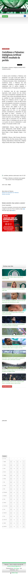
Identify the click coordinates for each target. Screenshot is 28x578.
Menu (6, 10)
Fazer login (5, 16)
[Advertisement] (15, 1)
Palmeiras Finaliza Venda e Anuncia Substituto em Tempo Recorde (12, 277)
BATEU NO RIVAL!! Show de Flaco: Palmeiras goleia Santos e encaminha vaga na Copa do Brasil (13, 382)
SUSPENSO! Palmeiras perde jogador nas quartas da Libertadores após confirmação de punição (13, 358)
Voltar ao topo (14, 572)
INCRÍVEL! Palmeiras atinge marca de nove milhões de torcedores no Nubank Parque (13, 370)
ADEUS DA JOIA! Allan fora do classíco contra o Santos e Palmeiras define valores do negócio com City (14, 347)
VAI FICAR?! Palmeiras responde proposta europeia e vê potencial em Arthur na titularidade (13, 325)
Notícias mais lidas (6, 194)
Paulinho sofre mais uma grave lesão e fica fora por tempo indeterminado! (13, 313)
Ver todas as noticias (7, 386)
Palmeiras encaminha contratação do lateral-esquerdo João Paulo (13, 289)
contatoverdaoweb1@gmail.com (14, 566)
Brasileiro (5, 456)
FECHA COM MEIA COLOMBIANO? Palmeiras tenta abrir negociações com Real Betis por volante (14, 301)
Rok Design (16, 568)
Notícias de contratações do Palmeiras (10, 192)
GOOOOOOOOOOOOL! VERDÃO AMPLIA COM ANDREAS (13, 336)
